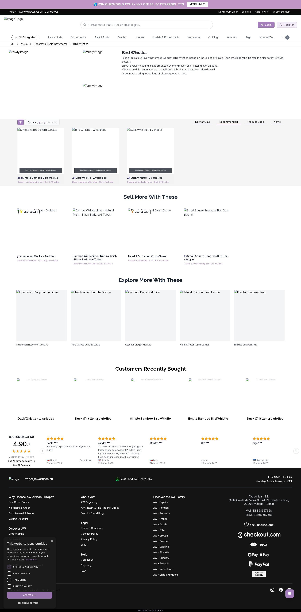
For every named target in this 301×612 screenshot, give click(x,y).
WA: (136, 479)
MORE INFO (197, 4)
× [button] (52, 541)
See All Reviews (21, 465)
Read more (31, 559)
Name (277, 121)
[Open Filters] (20, 122)
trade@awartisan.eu (39, 479)
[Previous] (42, 451)
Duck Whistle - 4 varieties (36, 418)
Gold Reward (262, 11)
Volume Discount (281, 11)
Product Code (256, 121)
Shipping (246, 11)
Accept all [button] (29, 595)
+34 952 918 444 (280, 477)
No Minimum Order (228, 11)
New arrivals (202, 121)
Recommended (228, 121)
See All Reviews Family (20, 461)
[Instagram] (272, 590)
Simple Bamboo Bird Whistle (150, 418)
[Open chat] (289, 593)
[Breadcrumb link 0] (11, 44)
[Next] (296, 451)
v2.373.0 (159, 611)
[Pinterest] (281, 590)
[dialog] (29, 573)
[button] (29, 603)
